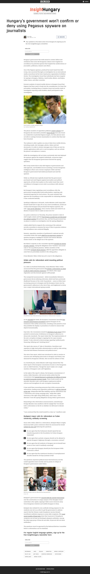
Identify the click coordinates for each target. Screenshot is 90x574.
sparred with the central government (52, 498)
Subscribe (27, 48)
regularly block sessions (38, 250)
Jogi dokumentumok (40, 568)
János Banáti (51, 133)
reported (30, 319)
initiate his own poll (30, 427)
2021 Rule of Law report (54, 332)
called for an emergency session (51, 235)
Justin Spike (29, 36)
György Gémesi (56, 131)
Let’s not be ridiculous (34, 209)
